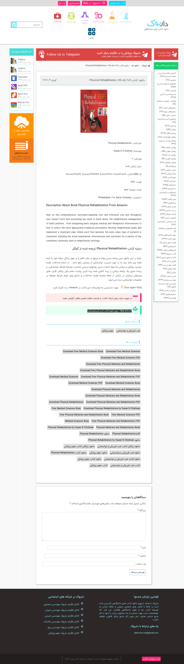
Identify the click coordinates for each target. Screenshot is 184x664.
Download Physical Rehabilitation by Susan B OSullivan (112, 408)
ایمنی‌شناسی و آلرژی (168, 94)
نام (143, 548)
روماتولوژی (172, 202)
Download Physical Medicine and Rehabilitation (115, 389)
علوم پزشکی (107, 331)
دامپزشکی (172, 184)
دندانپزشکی (172, 188)
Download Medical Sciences (63, 377)
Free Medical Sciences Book (66, 408)
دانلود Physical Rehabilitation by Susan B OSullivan (114, 440)
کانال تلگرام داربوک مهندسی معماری (63, 604)
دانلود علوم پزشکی (98, 453)
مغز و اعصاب (171, 276)
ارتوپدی (173, 80)
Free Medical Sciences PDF (126, 415)
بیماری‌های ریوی (170, 111)
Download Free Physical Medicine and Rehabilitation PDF (110, 377)
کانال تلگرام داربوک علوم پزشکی (65, 633)
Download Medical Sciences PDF (85, 383)
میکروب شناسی (170, 290)
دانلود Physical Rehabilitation (94, 434)
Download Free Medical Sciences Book (83, 351)
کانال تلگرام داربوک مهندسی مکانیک (63, 622)
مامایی (173, 272)
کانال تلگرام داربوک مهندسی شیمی (64, 616)
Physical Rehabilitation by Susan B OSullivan (70, 427)
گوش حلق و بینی (169, 265)
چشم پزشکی (171, 173)
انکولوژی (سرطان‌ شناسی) (166, 83)
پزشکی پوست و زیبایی (167, 140)
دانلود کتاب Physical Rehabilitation (69, 453)
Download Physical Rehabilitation (66, 402)
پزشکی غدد (172, 155)
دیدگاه (142, 510)
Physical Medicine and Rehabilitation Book (118, 427)
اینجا (66, 288)
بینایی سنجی (171, 115)
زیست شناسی (170, 210)
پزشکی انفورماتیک (169, 137)
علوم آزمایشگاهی (169, 235)
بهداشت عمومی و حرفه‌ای (166, 101)
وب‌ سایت (141, 564)
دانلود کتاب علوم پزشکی (89, 459)
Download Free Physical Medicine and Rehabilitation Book (110, 370)
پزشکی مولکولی (170, 162)
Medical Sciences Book (77, 421)
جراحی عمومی (171, 169)
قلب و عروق (171, 253)
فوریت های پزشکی (169, 242)
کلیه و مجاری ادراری (168, 257)
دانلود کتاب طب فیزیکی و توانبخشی (122, 459)
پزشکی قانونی (171, 158)
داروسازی (172, 181)
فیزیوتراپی (172, 246)
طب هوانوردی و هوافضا (167, 228)
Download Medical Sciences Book (122, 383)
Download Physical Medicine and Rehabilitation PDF (113, 402)
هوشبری (173, 297)
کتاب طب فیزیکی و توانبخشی (125, 465)
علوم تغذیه (171, 238)
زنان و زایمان (171, 206)
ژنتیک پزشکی (171, 214)
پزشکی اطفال (171, 133)
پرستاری (173, 125)
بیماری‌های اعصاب (169, 107)
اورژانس (173, 90)
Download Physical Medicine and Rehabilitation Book (113, 396)
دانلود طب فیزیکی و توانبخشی (125, 453)
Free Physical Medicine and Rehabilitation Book (84, 415)
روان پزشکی (172, 199)
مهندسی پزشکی (170, 280)
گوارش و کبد (171, 261)
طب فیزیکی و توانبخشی (166, 221)
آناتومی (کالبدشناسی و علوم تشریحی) (167, 75)
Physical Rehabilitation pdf (126, 434)
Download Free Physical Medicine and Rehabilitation (113, 364)
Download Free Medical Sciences (123, 351)
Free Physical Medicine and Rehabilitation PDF (116, 421)
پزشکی (173, 129)
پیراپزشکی (172, 166)
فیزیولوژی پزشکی (169, 250)
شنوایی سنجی (170, 217)
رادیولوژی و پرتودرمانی (167, 192)
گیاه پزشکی (172, 268)
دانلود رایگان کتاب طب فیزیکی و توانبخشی (118, 446)
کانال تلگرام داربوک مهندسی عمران (64, 610)
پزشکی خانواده (170, 147)
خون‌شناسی (171, 177)
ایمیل (142, 556)
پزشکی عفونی (171, 151)
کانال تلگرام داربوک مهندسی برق (65, 627)
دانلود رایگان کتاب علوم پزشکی (79, 446)
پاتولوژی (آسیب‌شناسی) (167, 119)
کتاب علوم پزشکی (99, 465)
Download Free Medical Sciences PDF (120, 358)
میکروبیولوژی (171, 294)
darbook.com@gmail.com (146, 633)
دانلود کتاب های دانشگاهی (156, 29)
